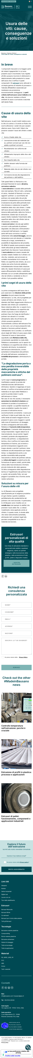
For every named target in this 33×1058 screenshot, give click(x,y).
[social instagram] (12, 987)
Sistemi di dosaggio (7, 942)
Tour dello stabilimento (8, 900)
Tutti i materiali (5, 969)
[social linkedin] (5, 987)
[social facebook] (2, 987)
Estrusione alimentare (7, 939)
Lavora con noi (5, 897)
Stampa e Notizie (11, 53)
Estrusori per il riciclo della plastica (11, 918)
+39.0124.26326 (9, 1000)
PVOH (3, 966)
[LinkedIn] (6, 577)
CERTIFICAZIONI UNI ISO (14, 1022)
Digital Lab (4, 894)
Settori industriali (6, 891)
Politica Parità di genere (15, 1026)
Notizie (3, 888)
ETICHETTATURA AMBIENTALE (15, 1029)
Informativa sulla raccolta (11, 1056)
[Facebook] (3, 577)
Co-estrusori (5, 915)
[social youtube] (9, 987)
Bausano (3, 53)
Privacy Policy (23, 657)
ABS (2, 963)
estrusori (16, 83)
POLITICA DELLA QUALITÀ (15, 1024)
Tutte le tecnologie (6, 945)
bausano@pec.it (19, 996)
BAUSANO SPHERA (8, 1)
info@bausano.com (7, 996)
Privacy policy (24, 862)
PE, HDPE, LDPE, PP (7, 957)
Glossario (4, 885)
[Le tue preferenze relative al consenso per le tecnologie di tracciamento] (3, 1055)
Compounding (5, 933)
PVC (2, 960)
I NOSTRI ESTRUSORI (16, 563)
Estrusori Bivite (5, 912)
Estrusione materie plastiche (9, 930)
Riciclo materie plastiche (8, 936)
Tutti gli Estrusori (6, 921)
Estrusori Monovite (6, 909)
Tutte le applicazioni (7, 948)
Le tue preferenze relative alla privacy (18, 1052)
